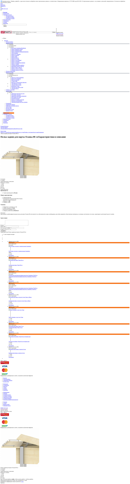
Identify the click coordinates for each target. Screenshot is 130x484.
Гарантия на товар (7, 397)
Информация (6, 392)
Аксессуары (35, 132)
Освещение (41, 132)
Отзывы (5, 22)
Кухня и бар (19, 128)
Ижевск (3, 6)
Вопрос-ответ (6, 404)
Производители (6, 19)
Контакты (3, 4)
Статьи (4, 403)
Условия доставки (10, 116)
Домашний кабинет (12, 128)
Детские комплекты (12, 132)
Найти (5, 26)
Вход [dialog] (2, 3)
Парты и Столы (4, 132)
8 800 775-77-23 (4, 8)
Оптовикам (6, 20)
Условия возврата (7, 398)
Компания (5, 384)
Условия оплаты (9, 115)
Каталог (6, 40)
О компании (6, 385)
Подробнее (11, 255)
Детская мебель (4, 128)
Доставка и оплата (7, 14)
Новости (5, 386)
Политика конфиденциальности (10, 399)
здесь (22, 481)
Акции (4, 387)
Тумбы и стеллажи (28, 132)
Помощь (5, 393)
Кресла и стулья (20, 132)
